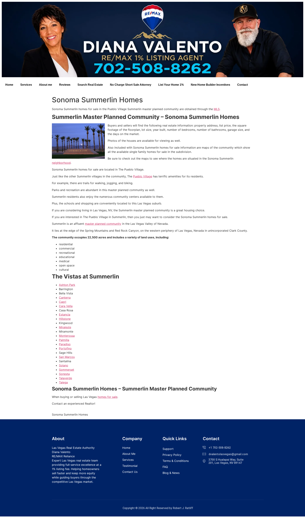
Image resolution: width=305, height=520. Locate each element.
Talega (63, 382)
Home (9, 84)
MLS (217, 109)
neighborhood (61, 162)
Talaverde (65, 378)
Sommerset (66, 369)
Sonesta (64, 374)
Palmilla (64, 340)
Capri (62, 302)
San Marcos (67, 357)
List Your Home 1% (171, 84)
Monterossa (67, 335)
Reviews (64, 84)
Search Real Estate (90, 84)
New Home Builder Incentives (210, 84)
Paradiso (65, 344)
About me (45, 84)
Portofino (65, 348)
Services (26, 84)
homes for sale (107, 397)
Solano (63, 365)
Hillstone (65, 319)
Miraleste (65, 327)
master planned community (103, 223)
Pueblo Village (142, 176)
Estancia (64, 314)
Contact (242, 84)
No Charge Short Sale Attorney (130, 84)
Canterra (65, 297)
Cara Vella (66, 306)
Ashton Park (67, 285)
